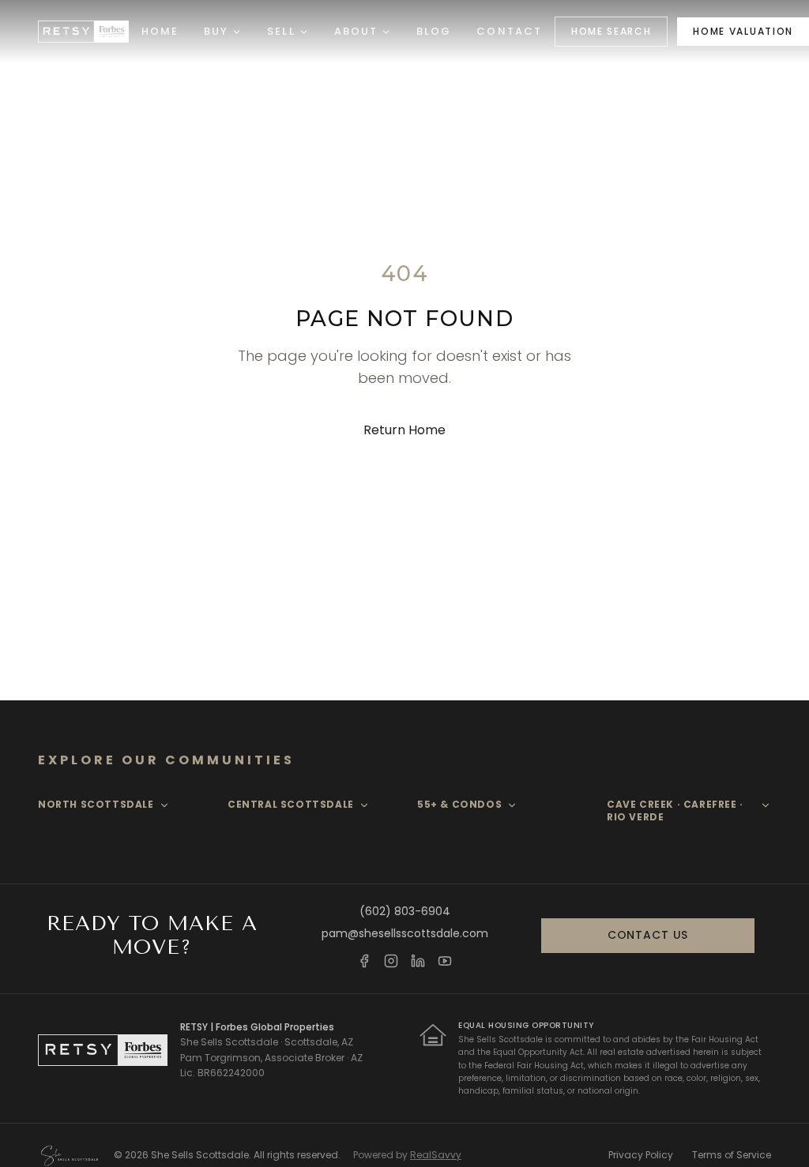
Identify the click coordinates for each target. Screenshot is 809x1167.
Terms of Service (731, 1155)
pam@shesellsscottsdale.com (405, 933)
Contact (509, 31)
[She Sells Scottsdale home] (83, 32)
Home (160, 31)
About (356, 31)
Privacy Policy (640, 1155)
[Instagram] (391, 961)
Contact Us (648, 935)
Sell (281, 31)
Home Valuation (743, 31)
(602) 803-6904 (404, 911)
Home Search (611, 31)
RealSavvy (435, 1154)
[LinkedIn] (418, 961)
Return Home (404, 430)
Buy (216, 31)
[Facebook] (364, 961)
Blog (433, 31)
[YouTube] (445, 961)
